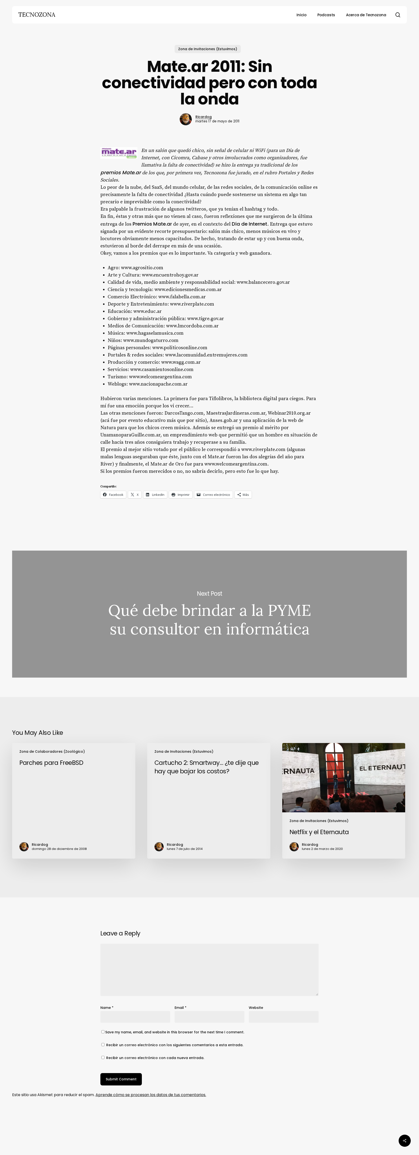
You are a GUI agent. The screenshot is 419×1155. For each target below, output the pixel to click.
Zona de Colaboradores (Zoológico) (52, 751)
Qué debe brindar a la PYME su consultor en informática (209, 614)
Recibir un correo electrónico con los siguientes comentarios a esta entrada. (174, 1045)
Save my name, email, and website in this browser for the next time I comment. (174, 1032)
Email (180, 1007)
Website (256, 1007)
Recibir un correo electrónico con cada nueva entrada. (155, 1057)
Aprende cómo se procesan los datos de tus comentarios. (151, 1095)
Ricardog (203, 116)
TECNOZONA (36, 15)
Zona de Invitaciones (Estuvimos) (207, 49)
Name (106, 1007)
